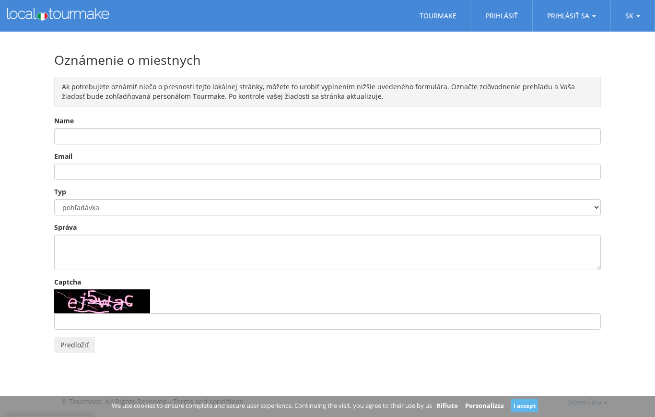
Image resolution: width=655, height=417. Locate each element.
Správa (65, 227)
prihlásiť (502, 15)
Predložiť (74, 344)
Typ (60, 191)
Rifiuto (447, 405)
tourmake (438, 15)
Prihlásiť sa (568, 15)
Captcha (67, 281)
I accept (525, 406)
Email (63, 156)
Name (64, 120)
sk (629, 15)
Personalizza (484, 405)
